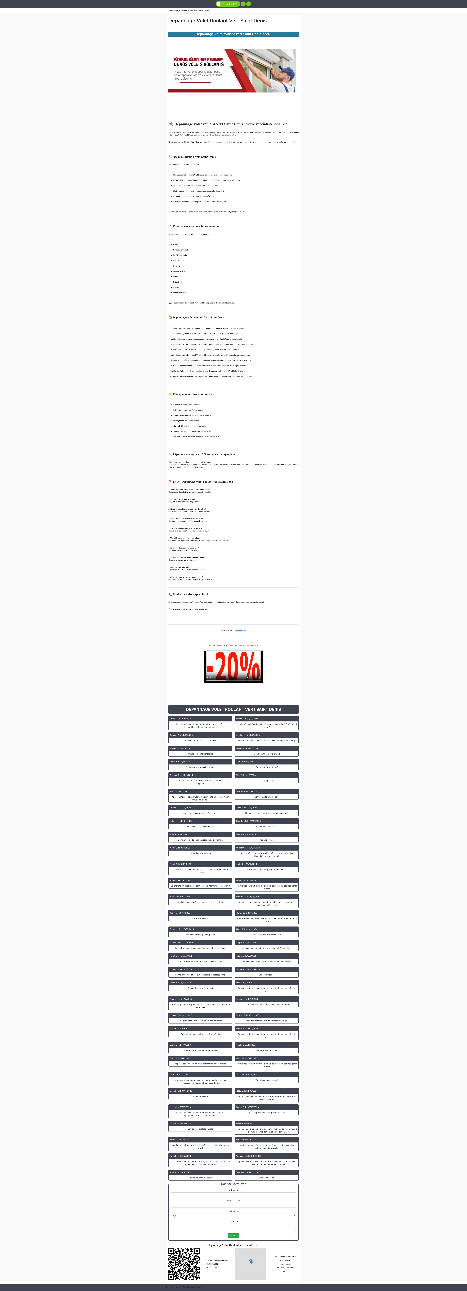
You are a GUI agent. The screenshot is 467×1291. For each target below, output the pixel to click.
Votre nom (233, 1190)
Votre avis (233, 1221)
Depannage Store (240, 631)
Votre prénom (233, 1200)
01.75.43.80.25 (230, 3)
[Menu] (248, 3)
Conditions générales (192, 1287)
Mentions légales (172, 1287)
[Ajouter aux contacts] (243, 3)
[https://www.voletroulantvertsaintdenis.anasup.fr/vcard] (184, 1264)
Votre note (233, 1211)
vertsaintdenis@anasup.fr (218, 1260)
